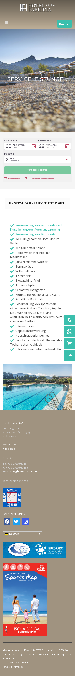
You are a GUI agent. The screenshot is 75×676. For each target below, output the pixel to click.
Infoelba (19, 666)
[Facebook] (7, 521)
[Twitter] (16, 521)
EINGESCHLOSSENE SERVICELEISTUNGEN (36, 203)
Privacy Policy (9, 444)
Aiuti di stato (9, 448)
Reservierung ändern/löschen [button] (41, 179)
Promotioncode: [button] (15, 179)
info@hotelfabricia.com (24, 471)
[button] (21, 146)
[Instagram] (25, 521)
